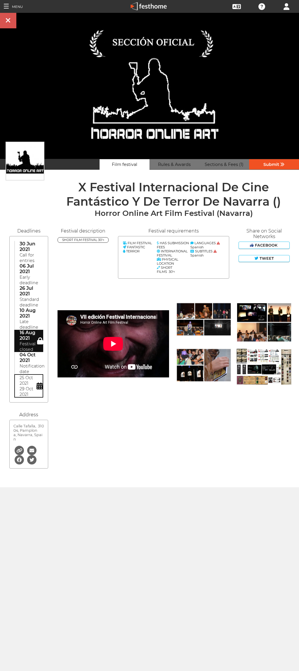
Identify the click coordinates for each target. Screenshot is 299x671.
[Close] (8, 20)
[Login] (286, 6)
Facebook (266, 245)
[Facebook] (19, 459)
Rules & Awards (174, 164)
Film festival (124, 164)
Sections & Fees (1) (224, 164)
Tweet (266, 258)
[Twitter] (32, 459)
